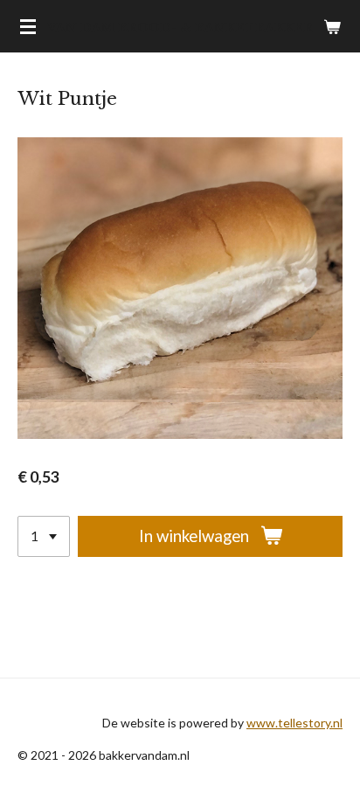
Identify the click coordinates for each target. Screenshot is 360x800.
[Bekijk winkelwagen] (332, 26)
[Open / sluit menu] (28, 26)
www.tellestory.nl (294, 722)
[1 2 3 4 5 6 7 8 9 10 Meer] (43, 536)
